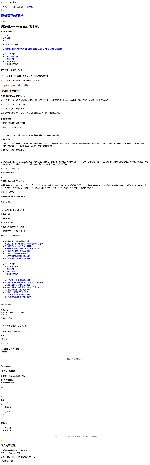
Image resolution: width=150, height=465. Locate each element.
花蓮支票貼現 (10, 61)
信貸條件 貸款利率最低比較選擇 (16, 253)
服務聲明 (94, 436)
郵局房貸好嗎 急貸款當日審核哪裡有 (18, 258)
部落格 (7, 38)
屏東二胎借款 (10, 59)
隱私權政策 (86, 436)
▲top (2, 335)
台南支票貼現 (10, 54)
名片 (6, 40)
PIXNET (59, 436)
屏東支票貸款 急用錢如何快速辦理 (17, 256)
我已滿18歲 (5, 461)
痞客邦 (14, 326)
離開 (11, 461)
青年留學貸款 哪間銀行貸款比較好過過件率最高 (22, 249)
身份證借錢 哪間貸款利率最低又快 (17, 241)
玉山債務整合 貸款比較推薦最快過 (17, 251)
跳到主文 (4, 21)
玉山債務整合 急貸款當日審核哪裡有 (18, 246)
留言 (19, 326)
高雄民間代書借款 (11, 57)
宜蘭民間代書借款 (11, 64)
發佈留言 (4, 351)
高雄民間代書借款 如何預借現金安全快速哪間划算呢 (33, 49)
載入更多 (4, 339)
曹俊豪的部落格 (12, 16)
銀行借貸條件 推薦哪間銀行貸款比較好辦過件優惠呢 (24, 244)
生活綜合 (17, 31)
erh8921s (4, 314)
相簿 (6, 36)
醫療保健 (16, 332)
